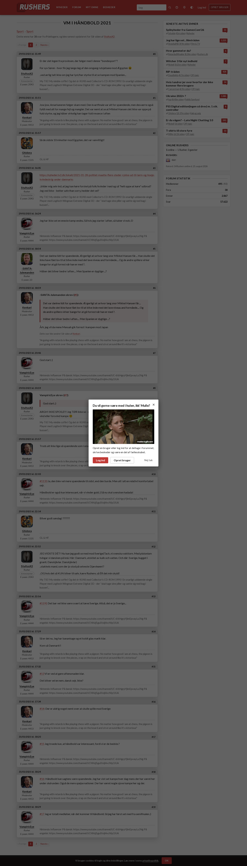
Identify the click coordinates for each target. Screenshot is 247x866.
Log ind (100, 460)
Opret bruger (122, 460)
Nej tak (148, 460)
